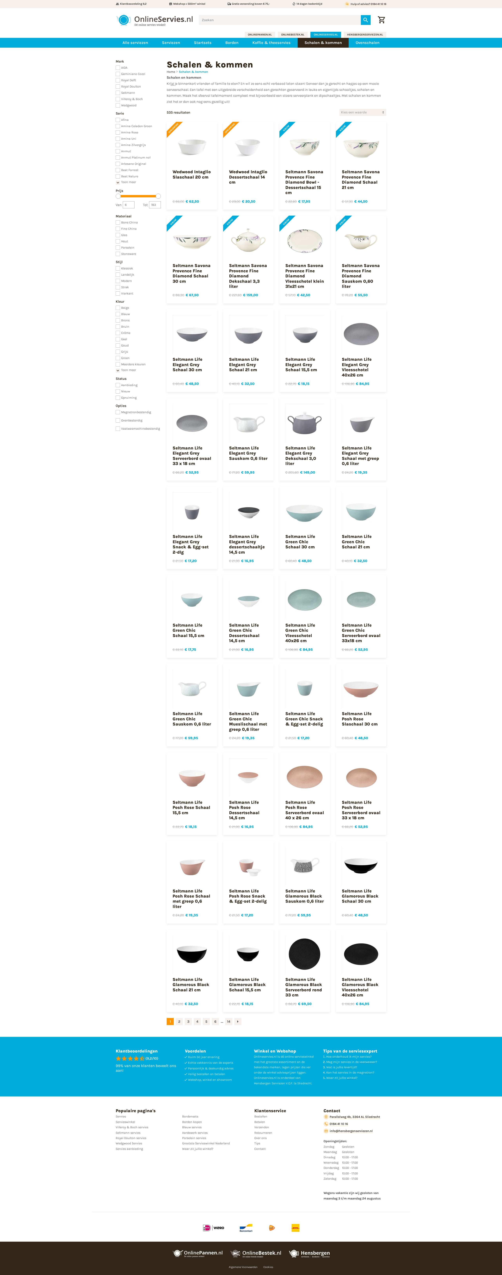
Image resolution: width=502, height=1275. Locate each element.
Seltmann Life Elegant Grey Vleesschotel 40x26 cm (357, 367)
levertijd (350, 1067)
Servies (121, 1116)
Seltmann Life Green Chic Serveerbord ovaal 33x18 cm (361, 633)
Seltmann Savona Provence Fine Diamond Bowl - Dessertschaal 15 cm (304, 182)
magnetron (365, 1072)
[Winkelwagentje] (381, 20)
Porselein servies (194, 1138)
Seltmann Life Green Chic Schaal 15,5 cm (188, 630)
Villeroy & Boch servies (132, 1127)
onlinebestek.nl (292, 34)
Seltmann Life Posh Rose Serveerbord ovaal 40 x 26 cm (304, 810)
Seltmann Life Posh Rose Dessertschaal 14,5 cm (244, 810)
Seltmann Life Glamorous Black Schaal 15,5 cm (247, 984)
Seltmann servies (128, 1133)
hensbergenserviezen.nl (365, 34)
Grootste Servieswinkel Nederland (206, 1143)
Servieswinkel (125, 1122)
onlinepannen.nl (260, 34)
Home (171, 72)
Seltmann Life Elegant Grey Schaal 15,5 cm (301, 364)
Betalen (259, 1122)
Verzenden (261, 1127)
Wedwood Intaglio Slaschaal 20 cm (192, 174)
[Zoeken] (366, 20)
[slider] (118, 196)
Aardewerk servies (195, 1133)
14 (228, 1021)
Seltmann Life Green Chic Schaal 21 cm (357, 542)
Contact (260, 1149)
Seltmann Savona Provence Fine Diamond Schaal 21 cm (361, 179)
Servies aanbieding (129, 1149)
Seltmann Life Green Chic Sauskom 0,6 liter (192, 719)
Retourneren (263, 1133)
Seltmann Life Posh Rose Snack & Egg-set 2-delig (248, 896)
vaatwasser (367, 1062)
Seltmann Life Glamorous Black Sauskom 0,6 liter (304, 896)
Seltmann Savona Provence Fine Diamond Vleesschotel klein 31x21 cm (304, 276)
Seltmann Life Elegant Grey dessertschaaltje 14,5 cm (247, 544)
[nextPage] (237, 1021)
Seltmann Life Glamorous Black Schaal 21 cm (191, 984)
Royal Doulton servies (131, 1138)
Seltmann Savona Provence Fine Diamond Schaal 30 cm (192, 273)
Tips (257, 1143)
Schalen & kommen (193, 72)
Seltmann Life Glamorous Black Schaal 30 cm (360, 896)
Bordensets (190, 1116)
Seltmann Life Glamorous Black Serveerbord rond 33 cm (303, 987)
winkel (351, 1078)
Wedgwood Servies (129, 1143)
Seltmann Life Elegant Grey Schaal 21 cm (244, 364)
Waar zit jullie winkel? (197, 1149)
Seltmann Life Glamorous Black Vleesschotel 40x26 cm (360, 987)
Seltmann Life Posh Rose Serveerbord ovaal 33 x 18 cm (361, 810)
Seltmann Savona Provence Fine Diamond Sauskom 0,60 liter (361, 276)
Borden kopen (192, 1122)
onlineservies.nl (326, 34)
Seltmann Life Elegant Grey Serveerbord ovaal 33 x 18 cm (192, 456)
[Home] (154, 20)
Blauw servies (192, 1127)
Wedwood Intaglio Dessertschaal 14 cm (248, 177)
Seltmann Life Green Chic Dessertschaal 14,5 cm (244, 633)
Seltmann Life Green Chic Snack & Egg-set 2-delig (304, 719)
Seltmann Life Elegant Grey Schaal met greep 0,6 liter (360, 456)
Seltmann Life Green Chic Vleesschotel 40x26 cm (300, 633)
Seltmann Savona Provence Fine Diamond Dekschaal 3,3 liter (248, 276)
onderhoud (340, 1056)
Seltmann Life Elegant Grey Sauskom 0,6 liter (248, 453)
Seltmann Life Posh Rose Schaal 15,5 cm (191, 807)
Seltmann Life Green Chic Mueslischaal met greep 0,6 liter (248, 721)
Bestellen (260, 1116)
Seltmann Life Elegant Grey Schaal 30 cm (187, 364)
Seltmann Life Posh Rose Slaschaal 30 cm (360, 719)
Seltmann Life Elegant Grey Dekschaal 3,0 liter (300, 456)
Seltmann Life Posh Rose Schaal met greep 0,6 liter (191, 899)
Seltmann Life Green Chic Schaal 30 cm (300, 542)
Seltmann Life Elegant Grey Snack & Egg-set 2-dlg (191, 544)
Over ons (260, 1138)
